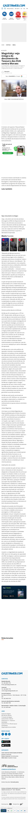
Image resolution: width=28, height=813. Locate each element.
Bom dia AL (17, 8)
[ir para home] (14, 5)
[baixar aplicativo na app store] (12, 596)
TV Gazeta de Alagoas (6, 717)
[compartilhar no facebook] (15, 810)
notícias (8, 45)
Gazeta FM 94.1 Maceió (7, 718)
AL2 (24, 8)
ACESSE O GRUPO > (7, 153)
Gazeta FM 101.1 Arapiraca (8, 720)
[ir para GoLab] (18, 804)
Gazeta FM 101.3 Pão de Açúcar (9, 723)
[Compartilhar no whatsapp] (11, 810)
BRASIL (14, 45)
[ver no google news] (24, 810)
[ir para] (6, 742)
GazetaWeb (4, 722)
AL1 (21, 8)
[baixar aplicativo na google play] (5, 596)
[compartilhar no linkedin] (18, 810)
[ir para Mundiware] (6, 804)
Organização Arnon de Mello (8, 727)
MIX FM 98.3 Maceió (6, 715)
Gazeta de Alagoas (6, 713)
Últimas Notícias (10, 8)
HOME (2, 45)
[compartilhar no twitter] (8, 810)
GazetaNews (4, 725)
